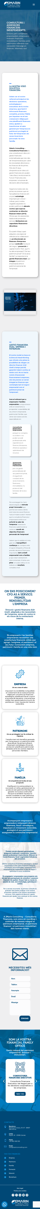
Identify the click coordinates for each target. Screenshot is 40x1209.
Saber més (20, 1094)
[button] (36, 1081)
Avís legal (20, 1188)
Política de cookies (20, 1191)
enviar (25, 1018)
